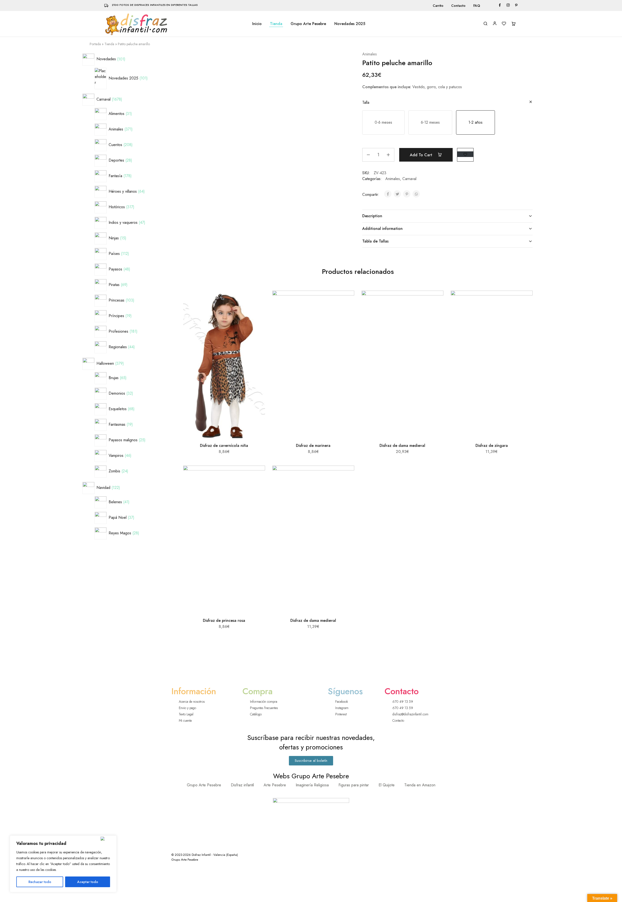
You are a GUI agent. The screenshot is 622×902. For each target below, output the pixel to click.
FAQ (476, 5)
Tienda (276, 23)
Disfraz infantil (242, 785)
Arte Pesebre (275, 785)
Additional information (382, 228)
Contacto (458, 5)
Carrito (438, 5)
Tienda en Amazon (419, 785)
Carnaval (409, 179)
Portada (95, 44)
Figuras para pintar (353, 785)
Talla (365, 102)
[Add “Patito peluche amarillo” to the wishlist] (465, 154)
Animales (369, 54)
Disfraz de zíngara (491, 445)
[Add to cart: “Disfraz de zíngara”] (523, 312)
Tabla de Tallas (375, 241)
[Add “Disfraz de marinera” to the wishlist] (346, 300)
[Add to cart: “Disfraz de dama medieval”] (434, 312)
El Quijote (387, 785)
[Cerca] (107, 839)
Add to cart (421, 155)
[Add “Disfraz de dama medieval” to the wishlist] (435, 300)
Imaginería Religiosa (312, 785)
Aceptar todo (87, 881)
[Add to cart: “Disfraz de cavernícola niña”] (256, 312)
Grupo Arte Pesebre (308, 23)
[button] (383, 122)
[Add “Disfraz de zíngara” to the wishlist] (524, 300)
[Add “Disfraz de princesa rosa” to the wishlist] (257, 475)
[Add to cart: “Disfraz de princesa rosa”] (256, 487)
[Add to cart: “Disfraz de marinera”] (345, 312)
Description (372, 216)
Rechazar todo (39, 881)
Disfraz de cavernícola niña (224, 445)
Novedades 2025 (349, 23)
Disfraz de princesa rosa (224, 620)
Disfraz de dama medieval (402, 445)
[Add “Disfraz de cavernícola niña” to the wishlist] (257, 300)
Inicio (257, 23)
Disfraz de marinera (313, 445)
